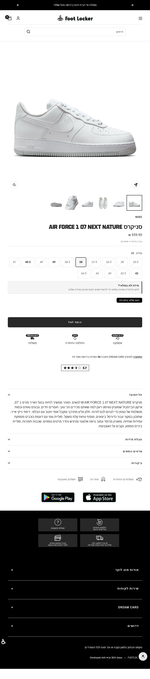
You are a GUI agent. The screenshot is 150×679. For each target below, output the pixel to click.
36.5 (109, 262)
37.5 (94, 262)
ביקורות (136, 463)
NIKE (138, 217)
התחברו (137, 356)
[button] (3, 641)
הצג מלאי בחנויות (129, 300)
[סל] (10, 18)
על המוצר (135, 394)
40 (41, 262)
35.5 (135, 262)
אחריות (94, 479)
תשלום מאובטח (67, 479)
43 (109, 273)
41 (14, 262)
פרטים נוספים (132, 451)
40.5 (28, 262)
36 (122, 262)
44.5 (84, 273)
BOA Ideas (117, 657)
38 (80, 262)
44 (97, 273)
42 (136, 273)
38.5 (67, 262)
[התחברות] (18, 18)
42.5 (123, 273)
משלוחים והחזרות (123, 479)
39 (53, 262)
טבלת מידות (133, 439)
